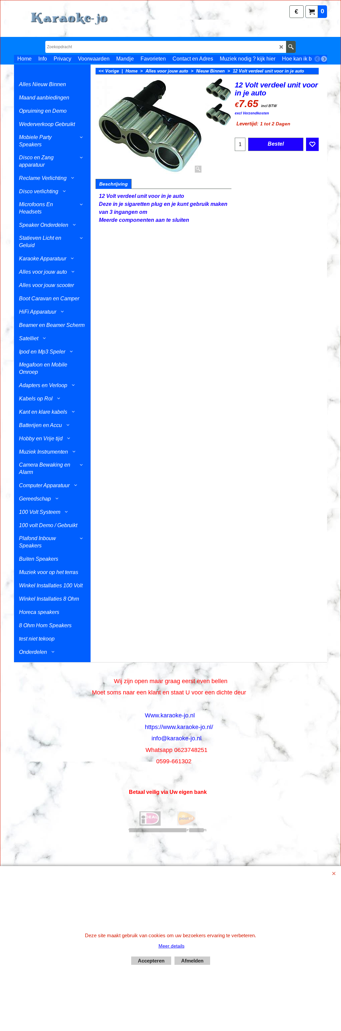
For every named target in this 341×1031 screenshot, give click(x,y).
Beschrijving (113, 184)
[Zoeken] (291, 47)
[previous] (317, 59)
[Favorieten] (312, 144)
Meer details (171, 946)
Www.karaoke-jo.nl (170, 715)
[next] (324, 59)
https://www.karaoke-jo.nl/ (179, 727)
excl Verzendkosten (252, 113)
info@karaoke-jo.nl (176, 738)
